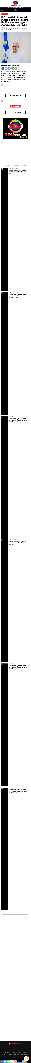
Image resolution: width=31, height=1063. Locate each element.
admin (9, 29)
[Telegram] (9, 68)
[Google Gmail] (19, 68)
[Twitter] (6, 68)
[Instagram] (12, 68)
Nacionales (16, 1050)
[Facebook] (2, 68)
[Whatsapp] (15, 68)
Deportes (19, 1052)
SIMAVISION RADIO (24, 1054)
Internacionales (24, 1050)
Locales (10, 1050)
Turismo (13, 1052)
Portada (5, 1050)
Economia (25, 1052)
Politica (7, 1052)
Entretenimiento (8, 1054)
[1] (26, 1059)
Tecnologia (16, 1054)
